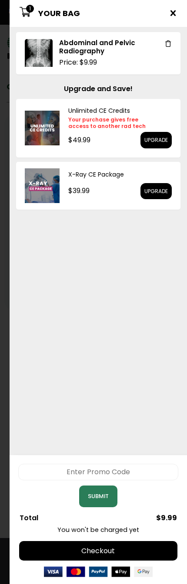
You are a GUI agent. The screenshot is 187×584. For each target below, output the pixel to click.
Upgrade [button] (156, 140)
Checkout (98, 551)
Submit (98, 496)
